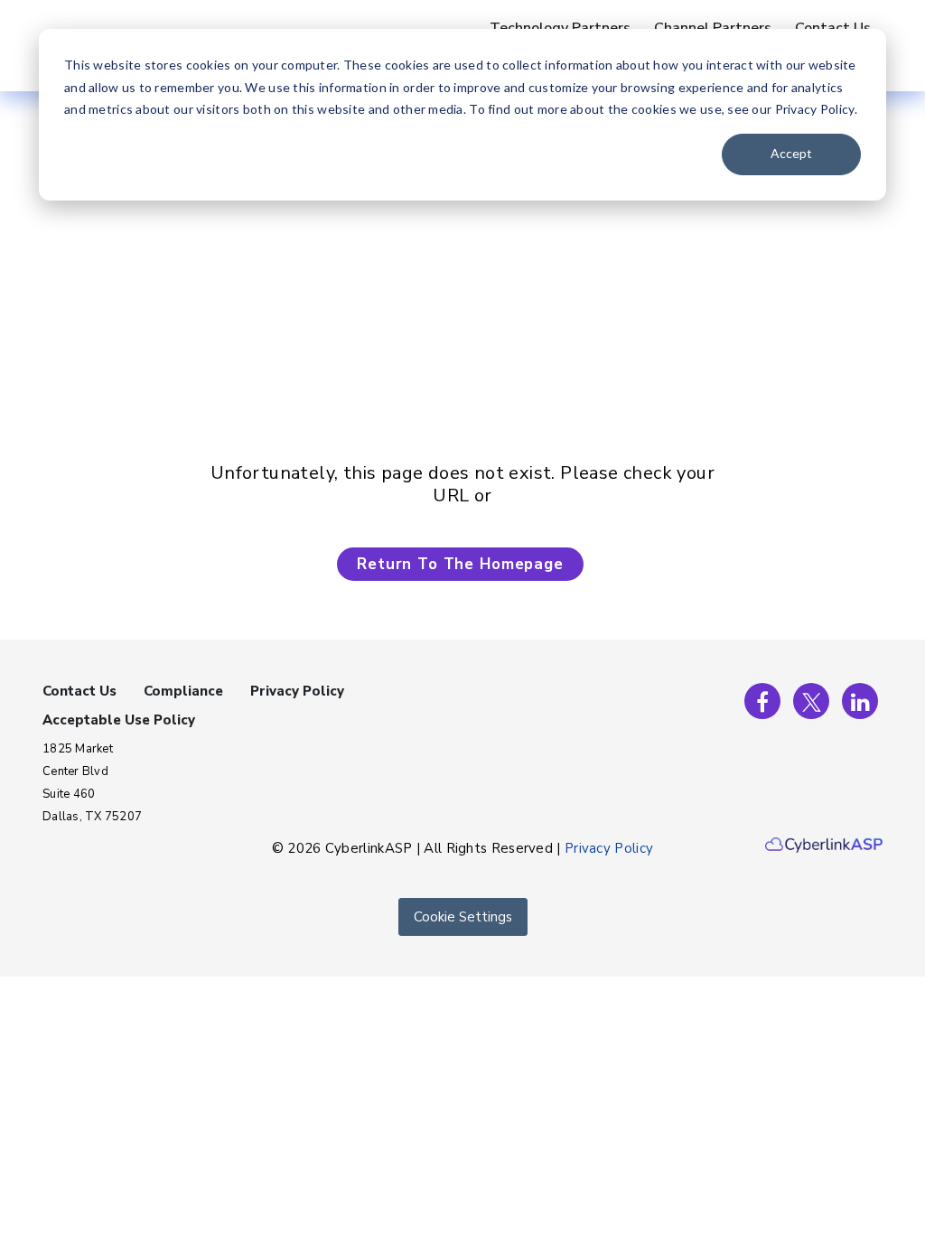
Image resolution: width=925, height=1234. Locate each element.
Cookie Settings (463, 917)
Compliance (183, 691)
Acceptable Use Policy (118, 720)
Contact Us (833, 28)
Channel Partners (712, 28)
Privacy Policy (297, 691)
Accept (791, 153)
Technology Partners (560, 28)
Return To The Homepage (460, 564)
